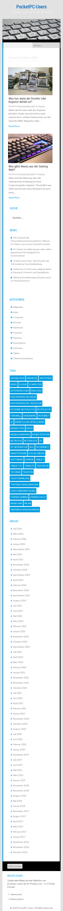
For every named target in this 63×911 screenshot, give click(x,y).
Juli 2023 (17, 605)
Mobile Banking (20, 434)
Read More (14, 126)
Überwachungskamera (24, 509)
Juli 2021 (17, 693)
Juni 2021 (18, 698)
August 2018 (19, 795)
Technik (15, 472)
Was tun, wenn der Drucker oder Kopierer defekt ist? (27, 100)
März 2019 (18, 775)
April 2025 (18, 559)
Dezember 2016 (21, 842)
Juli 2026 (17, 528)
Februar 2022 (19, 667)
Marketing (17, 428)
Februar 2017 (19, 831)
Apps (15, 312)
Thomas (41, 106)
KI (11, 422)
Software (17, 348)
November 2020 (21, 718)
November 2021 (21, 682)
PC (40, 440)
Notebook (30, 440)
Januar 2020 (19, 749)
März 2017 (18, 826)
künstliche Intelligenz (29, 422)
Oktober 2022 (20, 641)
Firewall (15, 415)
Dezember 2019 (21, 754)
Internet (17, 332)
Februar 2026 (19, 539)
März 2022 (18, 662)
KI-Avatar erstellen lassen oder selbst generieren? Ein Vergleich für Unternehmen (31, 252)
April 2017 (18, 821)
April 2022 (18, 657)
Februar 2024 (19, 585)
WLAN (27, 503)
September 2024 (21, 574)
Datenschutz (16, 899)
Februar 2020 (19, 744)
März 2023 (18, 621)
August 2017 (19, 816)
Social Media (36, 453)
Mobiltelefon (40, 434)
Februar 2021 (19, 708)
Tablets (30, 465)
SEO (31, 447)
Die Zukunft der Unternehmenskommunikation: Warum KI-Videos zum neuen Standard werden (30, 240)
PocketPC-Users (31, 6)
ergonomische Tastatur (26, 403)
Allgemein (18, 307)
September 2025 (21, 549)
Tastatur (43, 465)
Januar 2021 (19, 713)
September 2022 (21, 646)
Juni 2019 (18, 765)
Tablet (16, 353)
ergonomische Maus (23, 396)
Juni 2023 (18, 610)
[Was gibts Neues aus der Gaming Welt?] (30, 148)
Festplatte (44, 409)
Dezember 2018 (21, 785)
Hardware (18, 327)
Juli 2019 (17, 759)
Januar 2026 (19, 544)
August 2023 (19, 600)
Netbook (16, 440)
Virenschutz (38, 497)
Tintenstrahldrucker (24, 484)
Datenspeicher (19, 390)
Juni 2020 (18, 739)
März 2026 (18, 533)
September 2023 (21, 595)
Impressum (16, 894)
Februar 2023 (19, 626)
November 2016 (21, 847)
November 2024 (21, 564)
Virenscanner (19, 497)
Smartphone (19, 343)
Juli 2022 (17, 652)
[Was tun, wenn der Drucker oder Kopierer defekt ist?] (30, 80)
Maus (29, 428)
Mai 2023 (17, 616)
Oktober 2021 (20, 687)
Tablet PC (16, 465)
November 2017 (21, 811)
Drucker (17, 322)
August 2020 (19, 729)
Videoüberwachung (23, 490)
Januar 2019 (19, 780)
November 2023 (21, 590)
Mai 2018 (17, 800)
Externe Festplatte (22, 409)
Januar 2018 (19, 806)
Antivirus (45, 378)
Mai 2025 (17, 554)
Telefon (28, 472)
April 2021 (18, 703)
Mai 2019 (17, 770)
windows (16, 503)
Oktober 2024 (20, 569)
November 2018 (21, 790)
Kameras (17, 337)
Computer (18, 317)
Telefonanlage (20, 478)
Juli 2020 (17, 734)
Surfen (29, 459)
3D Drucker (17, 378)
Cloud (23, 384)
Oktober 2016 (20, 852)
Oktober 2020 (20, 723)
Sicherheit (42, 447)
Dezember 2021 (21, 677)
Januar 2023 (19, 631)
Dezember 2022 (21, 636)
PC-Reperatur (18, 447)
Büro (13, 384)
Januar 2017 (19, 836)
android (32, 378)
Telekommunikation (23, 358)
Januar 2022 (19, 672)
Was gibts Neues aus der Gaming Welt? (28, 168)
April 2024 (18, 580)
